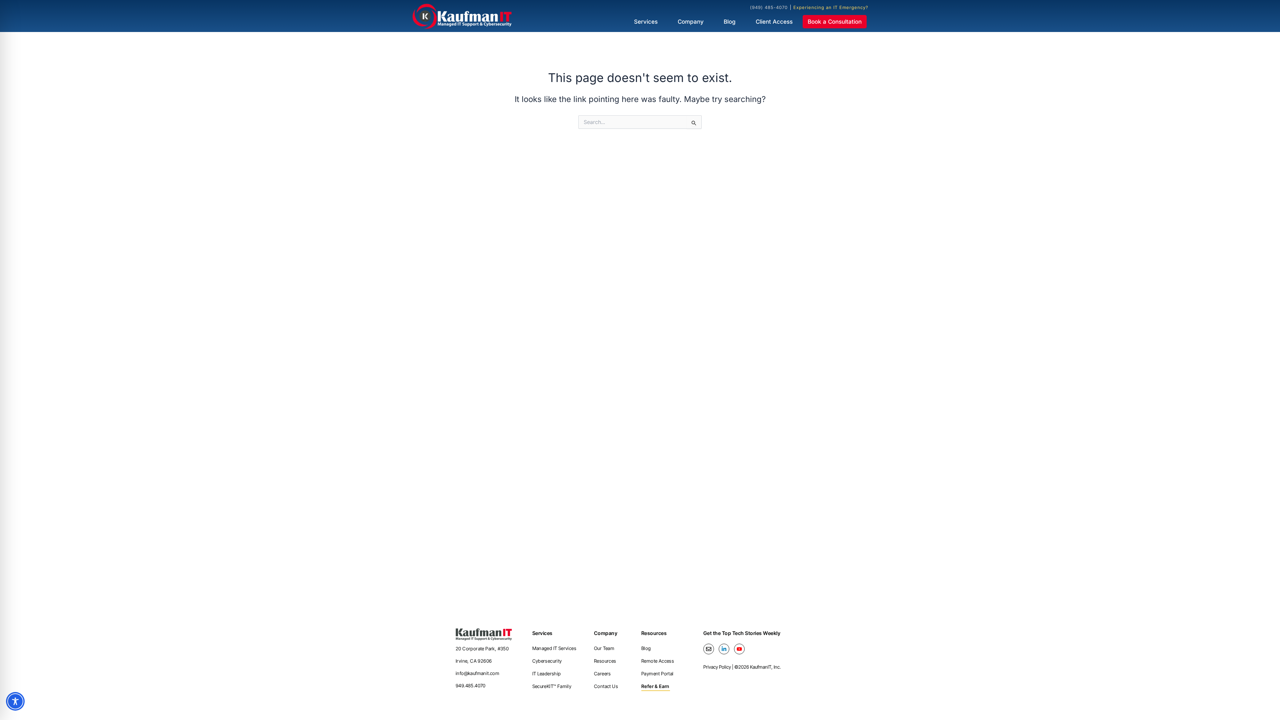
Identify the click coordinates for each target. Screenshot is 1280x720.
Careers (602, 673)
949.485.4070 (471, 685)
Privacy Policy (717, 667)
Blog (730, 21)
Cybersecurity (547, 661)
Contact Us (606, 686)
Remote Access (657, 661)
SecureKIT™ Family (552, 686)
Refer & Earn (655, 686)
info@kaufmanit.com (477, 673)
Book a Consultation (835, 21)
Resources (605, 661)
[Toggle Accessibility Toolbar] (15, 701)
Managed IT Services (554, 648)
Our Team (604, 648)
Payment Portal (657, 673)
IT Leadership (546, 673)
